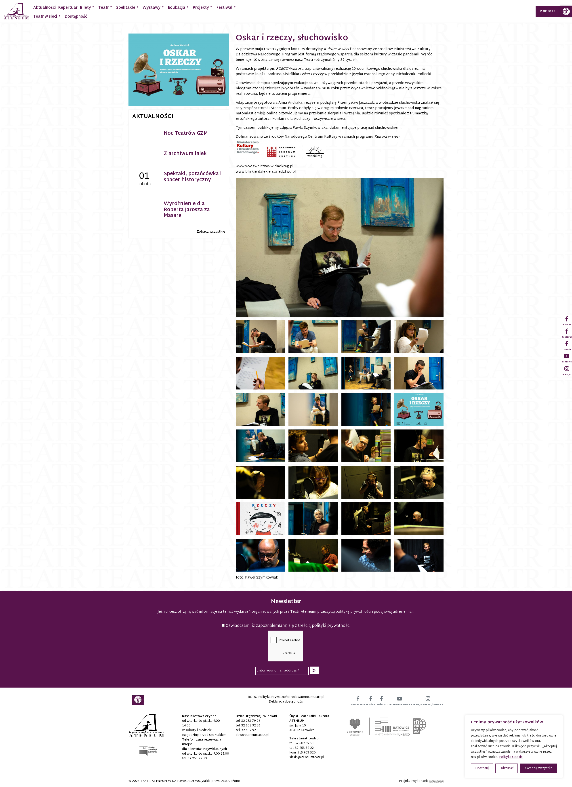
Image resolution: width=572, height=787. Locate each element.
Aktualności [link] (44, 7)
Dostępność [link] (76, 16)
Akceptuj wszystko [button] (538, 768)
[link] (566, 11)
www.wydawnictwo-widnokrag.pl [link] (264, 166)
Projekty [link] (201, 7)
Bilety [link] (85, 7)
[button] (314, 670)
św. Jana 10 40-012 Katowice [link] (301, 728)
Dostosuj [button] (482, 768)
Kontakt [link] (547, 11)
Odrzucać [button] (506, 768)
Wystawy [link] (151, 7)
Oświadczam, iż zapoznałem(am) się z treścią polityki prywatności (288, 626)
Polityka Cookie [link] (511, 757)
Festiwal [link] (224, 7)
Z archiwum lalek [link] (185, 153)
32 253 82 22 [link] (304, 748)
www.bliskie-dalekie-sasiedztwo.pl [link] (266, 172)
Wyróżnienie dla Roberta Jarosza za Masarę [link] (187, 210)
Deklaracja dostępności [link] (286, 702)
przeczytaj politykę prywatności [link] (344, 612)
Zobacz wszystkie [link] (211, 232)
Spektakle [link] (125, 7)
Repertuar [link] (68, 7)
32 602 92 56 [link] (250, 725)
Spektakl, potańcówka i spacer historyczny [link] (193, 177)
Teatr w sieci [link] (45, 16)
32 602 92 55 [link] (250, 730)
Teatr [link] (103, 7)
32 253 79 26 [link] (250, 721)
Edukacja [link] (176, 7)
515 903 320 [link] (306, 752)
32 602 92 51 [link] (304, 743)
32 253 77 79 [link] (197, 758)
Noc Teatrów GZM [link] (186, 133)
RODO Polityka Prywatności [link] (269, 697)
